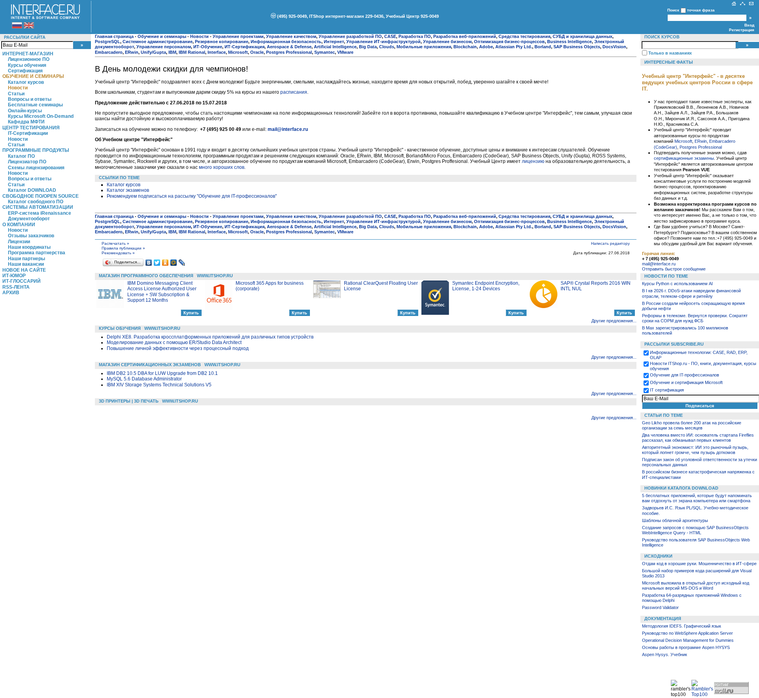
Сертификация (25, 71)
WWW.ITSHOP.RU (215, 275)
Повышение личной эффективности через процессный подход (178, 348)
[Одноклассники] (165, 262)
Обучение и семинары (33, 76)
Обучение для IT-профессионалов (684, 375)
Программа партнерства (36, 252)
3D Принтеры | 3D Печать (129, 401)
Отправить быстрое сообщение (674, 269)
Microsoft (683, 141)
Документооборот (29, 218)
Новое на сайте (24, 270)
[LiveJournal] (182, 262)
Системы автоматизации (37, 207)
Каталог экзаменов (128, 190)
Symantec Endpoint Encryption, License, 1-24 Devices (485, 285)
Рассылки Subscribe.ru (674, 344)
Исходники (658, 556)
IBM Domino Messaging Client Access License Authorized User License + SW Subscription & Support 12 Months (161, 291)
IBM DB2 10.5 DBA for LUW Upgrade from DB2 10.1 (162, 373)
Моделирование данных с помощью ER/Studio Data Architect (174, 342)
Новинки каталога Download (681, 488)
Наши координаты (29, 247)
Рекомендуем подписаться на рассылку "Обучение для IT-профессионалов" (192, 196)
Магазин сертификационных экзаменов (150, 364)
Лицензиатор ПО (27, 162)
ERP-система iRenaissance (39, 213)
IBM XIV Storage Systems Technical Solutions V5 (159, 385)
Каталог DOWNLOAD (32, 190)
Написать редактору (610, 243)
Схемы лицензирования (36, 167)
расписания (293, 92)
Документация (662, 618)
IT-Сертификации (28, 133)
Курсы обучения (27, 65)
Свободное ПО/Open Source (40, 196)
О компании (18, 224)
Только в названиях (670, 53)
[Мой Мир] (174, 262)
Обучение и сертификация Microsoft (686, 382)
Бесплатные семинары (35, 105)
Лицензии (19, 241)
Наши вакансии (26, 264)
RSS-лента (16, 287)
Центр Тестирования (31, 128)
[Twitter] (157, 262)
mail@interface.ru (659, 263)
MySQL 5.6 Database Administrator (144, 379)
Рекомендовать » (118, 253)
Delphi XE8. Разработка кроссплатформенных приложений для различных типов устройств (210, 337)
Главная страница (114, 36)
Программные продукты (35, 150)
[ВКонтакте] (149, 262)
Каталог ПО (21, 156)
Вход (749, 25)
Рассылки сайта (24, 37)
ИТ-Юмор (14, 275)
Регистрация (741, 30)
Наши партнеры (26, 258)
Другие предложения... (613, 320)
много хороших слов (221, 167)
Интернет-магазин (27, 54)
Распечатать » (115, 243)
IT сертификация (667, 390)
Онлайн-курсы (25, 110)
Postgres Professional (701, 147)
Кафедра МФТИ (26, 122)
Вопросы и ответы (29, 99)
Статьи (16, 93)
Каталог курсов (26, 82)
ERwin (701, 141)
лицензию (533, 161)
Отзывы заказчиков (31, 235)
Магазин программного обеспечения (146, 275)
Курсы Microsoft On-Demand (41, 116)
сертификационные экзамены (684, 158)
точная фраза (701, 10)
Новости (18, 88)
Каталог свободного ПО (35, 201)
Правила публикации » (123, 248)
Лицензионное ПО (28, 59)
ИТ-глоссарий (21, 281)
